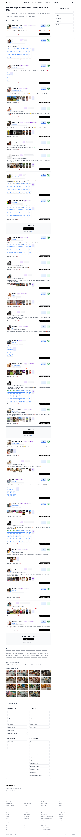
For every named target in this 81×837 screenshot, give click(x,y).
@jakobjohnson (15, 239)
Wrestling (34, 658)
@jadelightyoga (15, 176)
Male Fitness (40, 653)
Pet (6, 829)
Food (7, 825)
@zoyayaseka (14, 202)
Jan (12, 20)
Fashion (7, 818)
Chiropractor (8, 651)
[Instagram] (6, 790)
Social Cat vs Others (62, 812)
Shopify (42, 801)
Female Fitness (15, 651)
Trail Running (34, 657)
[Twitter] (12, 790)
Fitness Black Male (45, 651)
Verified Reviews (27, 814)
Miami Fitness (32, 664)
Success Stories (26, 816)
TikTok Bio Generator (45, 827)
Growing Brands (26, 799)
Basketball (23, 650)
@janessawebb (15, 505)
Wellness (60, 801)
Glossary (25, 825)
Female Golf (21, 651)
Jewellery (60, 805)
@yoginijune (14, 604)
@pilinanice (14, 551)
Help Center (26, 820)
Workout (22, 658)
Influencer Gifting (9, 801)
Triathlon (39, 657)
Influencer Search (9, 799)
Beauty (60, 799)
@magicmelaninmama (16, 90)
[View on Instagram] (8, 53)
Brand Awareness (44, 803)
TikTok (42, 799)
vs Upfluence (61, 814)
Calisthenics (44, 650)
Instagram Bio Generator (45, 820)
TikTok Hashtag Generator (46, 829)
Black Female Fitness (30, 650)
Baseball (18, 650)
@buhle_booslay (15, 411)
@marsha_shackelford (16, 383)
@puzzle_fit (14, 295)
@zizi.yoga (14, 67)
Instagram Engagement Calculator (47, 816)
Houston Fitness (15, 664)
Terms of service (40, 834)
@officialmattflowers (15, 263)
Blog (24, 823)
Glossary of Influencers (10, 805)
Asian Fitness (8, 650)
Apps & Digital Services (28, 803)
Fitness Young (8, 653)
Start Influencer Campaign (45, 34)
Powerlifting (32, 655)
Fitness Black (37, 651)
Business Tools (44, 812)
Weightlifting (8, 658)
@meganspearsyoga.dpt (16, 27)
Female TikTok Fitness (29, 651)
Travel (7, 823)
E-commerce (26, 801)
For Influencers (55, 2)
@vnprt (13, 313)
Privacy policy (46, 834)
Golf (13, 653)
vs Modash (61, 818)
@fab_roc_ (14, 342)
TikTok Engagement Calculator (46, 823)
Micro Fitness (22, 655)
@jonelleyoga (14, 41)
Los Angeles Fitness (24, 664)
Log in (73, 2)
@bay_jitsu (14, 590)
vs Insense (61, 816)
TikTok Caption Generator (45, 825)
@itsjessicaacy (14, 328)
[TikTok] (8, 790)
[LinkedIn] (14, 790)
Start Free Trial (28, 228)
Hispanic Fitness (33, 653)
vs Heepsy (61, 820)
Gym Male (27, 653)
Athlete (13, 650)
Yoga (38, 658)
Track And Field (27, 657)
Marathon (16, 655)
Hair (7, 827)
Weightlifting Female (16, 658)
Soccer (41, 655)
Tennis (14, 657)
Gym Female (20, 653)
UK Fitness (44, 657)
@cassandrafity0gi (15, 365)
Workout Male (28, 658)
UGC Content (43, 805)
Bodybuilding (38, 650)
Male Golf (45, 653)
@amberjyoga (14, 124)
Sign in (32, 231)
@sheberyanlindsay (15, 443)
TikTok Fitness (20, 657)
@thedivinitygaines (15, 570)
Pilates (27, 655)
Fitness (7, 820)
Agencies (25, 805)
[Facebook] (10, 790)
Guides (25, 827)
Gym (16, 653)
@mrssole (14, 481)
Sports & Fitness (9, 657)
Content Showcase (27, 812)
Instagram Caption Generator (46, 818)
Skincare (60, 803)
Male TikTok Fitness (9, 655)
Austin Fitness (8, 664)
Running (37, 655)
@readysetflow (15, 623)
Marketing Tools (44, 814)
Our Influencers (26, 818)
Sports (45, 655)
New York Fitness (39, 664)
